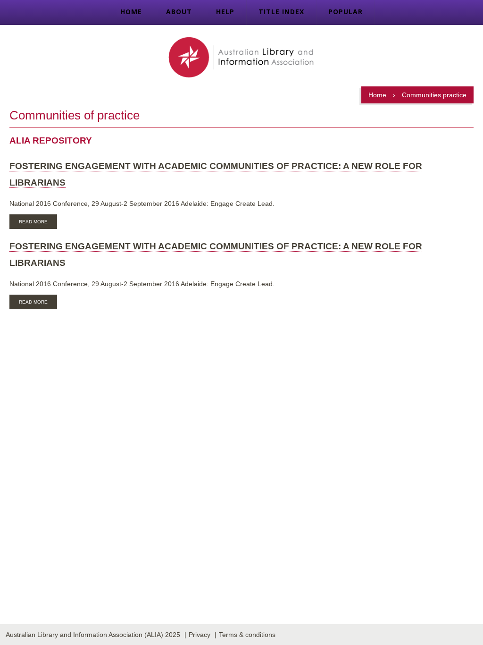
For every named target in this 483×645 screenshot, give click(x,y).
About (179, 11)
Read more (38, 223)
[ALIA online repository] (241, 58)
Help (225, 11)
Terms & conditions (247, 634)
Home (131, 11)
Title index (281, 11)
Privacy (199, 634)
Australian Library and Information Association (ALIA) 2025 (93, 634)
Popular (345, 11)
